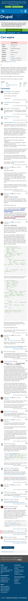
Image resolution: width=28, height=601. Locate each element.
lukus (5, 108)
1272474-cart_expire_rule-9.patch (14, 340)
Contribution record (8, 547)
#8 (26, 222)
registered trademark (12, 598)
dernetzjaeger (7, 91)
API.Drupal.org (4, 581)
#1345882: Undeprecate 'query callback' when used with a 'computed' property (14, 210)
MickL (5, 492)
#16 (26, 468)
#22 (26, 537)
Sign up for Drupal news (7, 570)
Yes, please (8, 7)
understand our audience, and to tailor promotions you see (16, 3)
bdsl (5, 351)
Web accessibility (5, 586)
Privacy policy (4, 592)
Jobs (2, 572)
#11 (26, 361)
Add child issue (5, 551)
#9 (1, 85)
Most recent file (12, 61)
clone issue (11, 551)
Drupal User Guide (5, 579)
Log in (14, 99)
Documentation (5, 575)
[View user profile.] (2, 92)
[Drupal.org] (14, 17)
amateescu (6, 468)
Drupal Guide (4, 577)
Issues (18, 32)
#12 (26, 397)
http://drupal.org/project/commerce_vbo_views (14, 502)
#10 (26, 351)
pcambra (13, 54)
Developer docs (4, 580)
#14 (26, 419)
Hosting (16, 568)
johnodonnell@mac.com (10, 122)
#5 (26, 122)
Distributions (17, 583)
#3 (26, 108)
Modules (3, 32)
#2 (26, 102)
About (2, 584)
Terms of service (5, 590)
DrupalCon (17, 572)
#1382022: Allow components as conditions (13, 347)
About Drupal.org (5, 589)
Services (16, 567)
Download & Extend (19, 577)
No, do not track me (18, 7)
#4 (26, 116)
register (18, 99)
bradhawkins (7, 102)
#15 (26, 443)
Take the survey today (14, 30)
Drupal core (17, 579)
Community (17, 565)
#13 (26, 411)
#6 (26, 167)
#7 (26, 193)
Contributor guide (18, 570)
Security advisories (5, 571)
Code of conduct (18, 574)
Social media (4, 568)
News (2, 565)
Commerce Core (11, 32)
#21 (26, 530)
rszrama (6, 361)
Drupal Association (5, 588)
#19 (26, 499)
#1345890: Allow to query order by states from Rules (14, 217)
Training (21, 567)
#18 (26, 492)
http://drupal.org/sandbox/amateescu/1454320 (14, 474)
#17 (26, 484)
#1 (26, 91)
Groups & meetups (19, 571)
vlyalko (5, 537)
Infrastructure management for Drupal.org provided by (11, 559)
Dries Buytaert (23, 598)
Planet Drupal (4, 567)
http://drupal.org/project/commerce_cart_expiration (15, 541)
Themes (16, 581)
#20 (26, 506)
